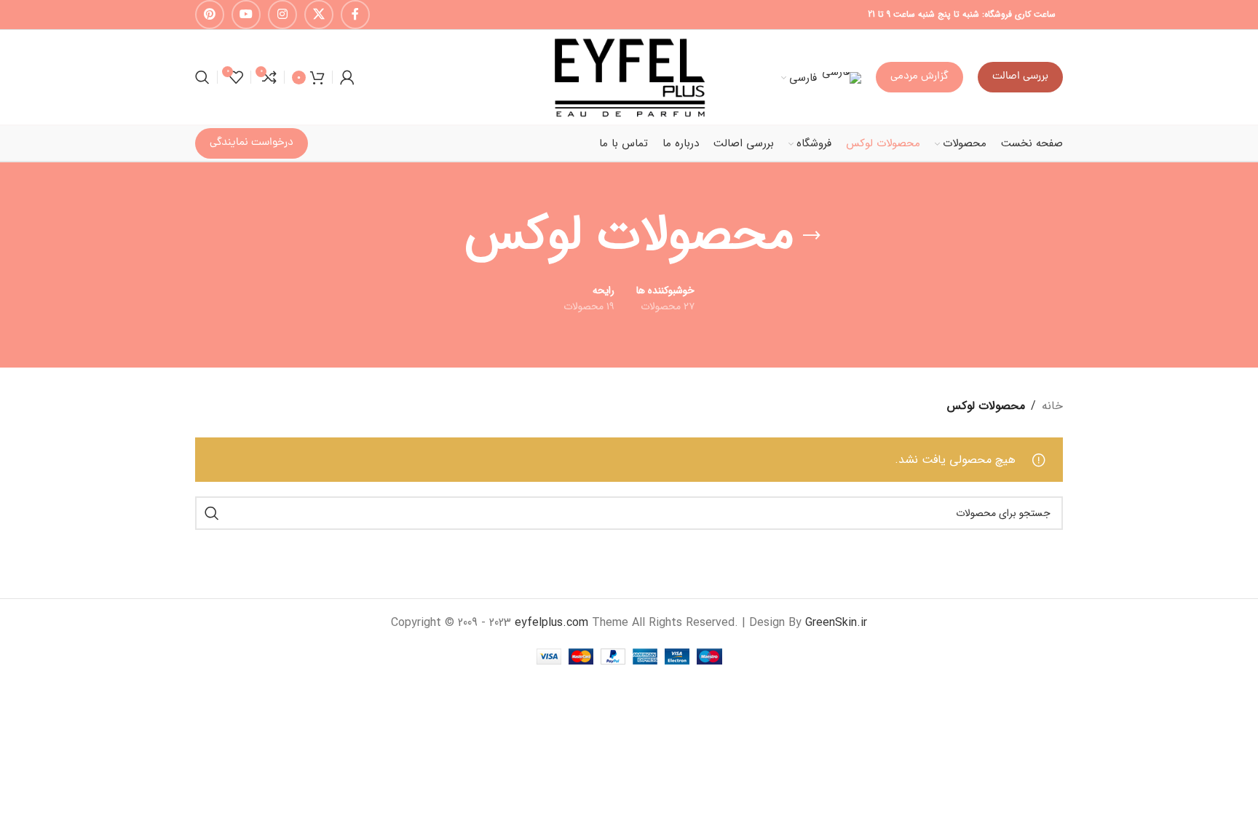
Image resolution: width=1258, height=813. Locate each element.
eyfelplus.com (551, 623)
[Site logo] (629, 77)
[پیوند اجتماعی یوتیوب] (246, 14)
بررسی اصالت (1020, 76)
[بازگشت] (812, 235)
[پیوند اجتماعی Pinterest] (209, 14)
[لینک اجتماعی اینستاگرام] (282, 14)
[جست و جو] (202, 77)
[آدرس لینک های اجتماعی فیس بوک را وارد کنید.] (355, 14)
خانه (1052, 406)
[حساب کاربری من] (347, 77)
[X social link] (318, 14)
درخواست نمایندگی (251, 143)
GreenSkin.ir (836, 623)
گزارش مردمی (919, 76)
